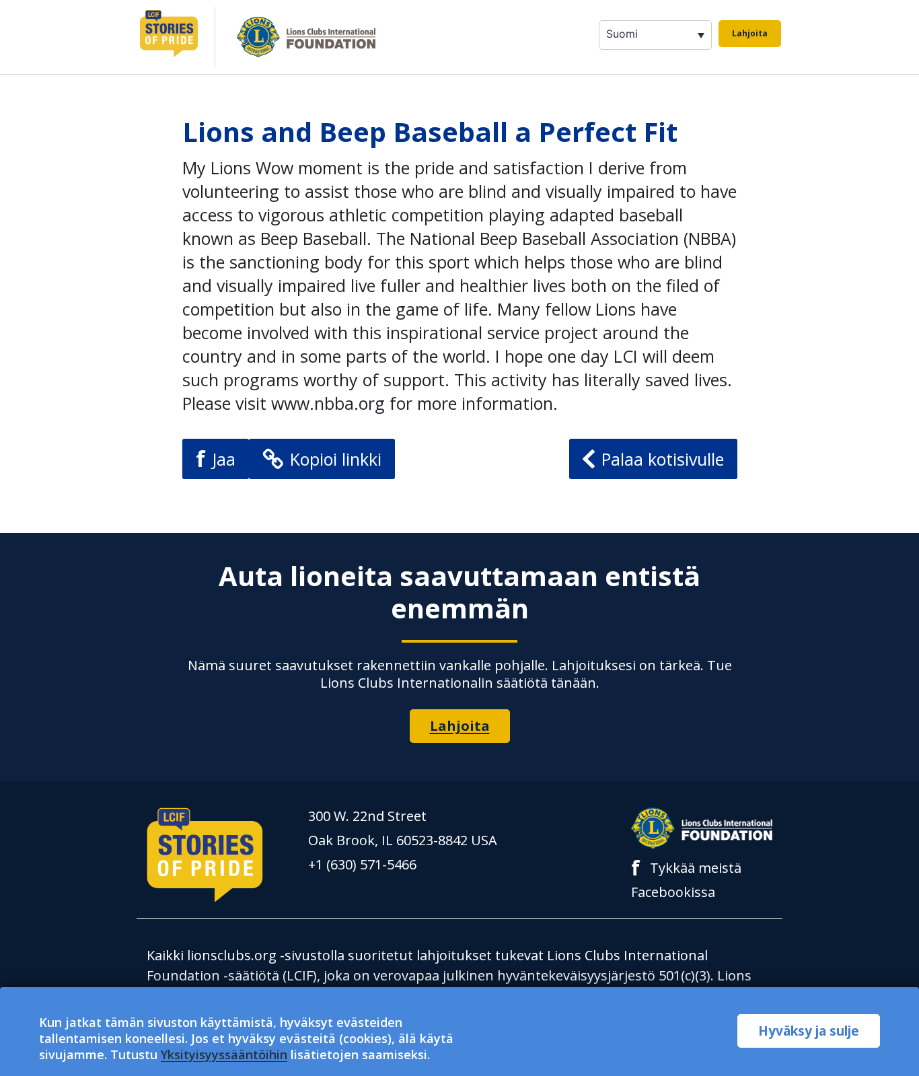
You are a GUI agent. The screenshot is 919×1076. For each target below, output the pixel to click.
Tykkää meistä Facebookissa (686, 878)
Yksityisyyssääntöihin (224, 1054)
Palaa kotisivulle (662, 458)
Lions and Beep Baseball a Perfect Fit (429, 131)
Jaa (215, 458)
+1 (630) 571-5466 (362, 864)
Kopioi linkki (335, 458)
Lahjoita (750, 33)
